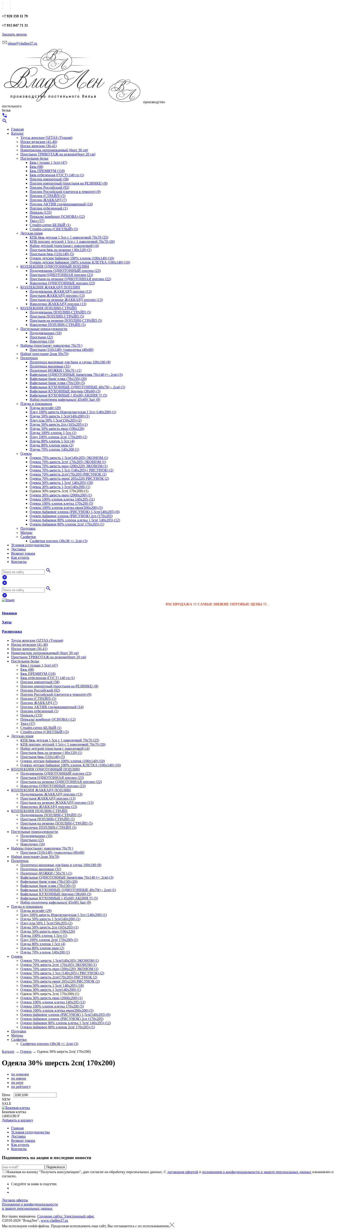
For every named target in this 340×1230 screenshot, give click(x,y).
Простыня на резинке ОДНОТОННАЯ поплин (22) (70, 279)
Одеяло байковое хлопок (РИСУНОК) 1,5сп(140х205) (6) (75, 512)
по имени (18, 1078)
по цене (17, 1082)
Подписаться (55, 1167)
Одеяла (26, 454)
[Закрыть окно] (172, 1226)
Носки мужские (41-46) (38, 142)
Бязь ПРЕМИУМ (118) (47, 171)
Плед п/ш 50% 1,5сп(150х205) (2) (56, 420)
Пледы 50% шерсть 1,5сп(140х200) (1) (60, 416)
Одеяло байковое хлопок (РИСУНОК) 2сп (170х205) (71, 516)
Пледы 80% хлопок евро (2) (51, 445)
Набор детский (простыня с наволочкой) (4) (64, 246)
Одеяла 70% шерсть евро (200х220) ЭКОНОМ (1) (69, 466)
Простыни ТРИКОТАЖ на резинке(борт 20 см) (57, 154)
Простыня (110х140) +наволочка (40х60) (61, 350)
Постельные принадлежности (43, 329)
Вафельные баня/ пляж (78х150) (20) (58, 379)
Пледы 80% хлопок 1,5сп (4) (52, 441)
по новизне (20, 1074)
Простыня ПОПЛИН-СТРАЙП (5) (57, 316)
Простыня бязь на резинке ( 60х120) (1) (60, 250)
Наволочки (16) (42, 341)
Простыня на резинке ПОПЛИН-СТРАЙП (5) (66, 320)
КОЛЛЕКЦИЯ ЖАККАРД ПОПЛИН (50, 287)
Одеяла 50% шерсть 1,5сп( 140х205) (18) (61, 483)
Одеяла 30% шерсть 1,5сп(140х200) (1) (60, 487)
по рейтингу (21, 1087)
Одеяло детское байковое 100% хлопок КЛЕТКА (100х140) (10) (80, 262)
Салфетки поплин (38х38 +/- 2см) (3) (58, 541)
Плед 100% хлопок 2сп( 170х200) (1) (58, 437)
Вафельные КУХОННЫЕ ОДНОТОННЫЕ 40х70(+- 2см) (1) (77, 387)
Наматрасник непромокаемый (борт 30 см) (54, 150)
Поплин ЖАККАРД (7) (48, 200)
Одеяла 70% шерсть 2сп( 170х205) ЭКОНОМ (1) (68, 462)
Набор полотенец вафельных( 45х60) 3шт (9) (65, 399)
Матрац (26, 533)
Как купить (20, 557)
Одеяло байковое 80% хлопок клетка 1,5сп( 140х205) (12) (75, 520)
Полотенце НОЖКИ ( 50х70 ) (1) (55, 370)
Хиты (7, 622)
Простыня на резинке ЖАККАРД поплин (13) (66, 300)
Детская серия (31, 233)
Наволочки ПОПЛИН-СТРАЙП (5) (58, 325)
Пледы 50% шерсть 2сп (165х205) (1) (59, 424)
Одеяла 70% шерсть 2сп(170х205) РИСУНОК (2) (68, 474)
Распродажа (12, 631)
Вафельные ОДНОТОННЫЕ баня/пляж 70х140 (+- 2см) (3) (76, 375)
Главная (17, 129)
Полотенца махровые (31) (50, 366)
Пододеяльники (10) (46, 333)
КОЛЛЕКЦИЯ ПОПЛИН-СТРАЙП (48, 308)
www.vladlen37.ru (54, 1220)
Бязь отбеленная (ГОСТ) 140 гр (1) (57, 175)
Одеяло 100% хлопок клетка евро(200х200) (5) (66, 508)
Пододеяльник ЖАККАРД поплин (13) (61, 291)
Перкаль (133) (41, 212)
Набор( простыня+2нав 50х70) (44, 354)
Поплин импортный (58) (49, 179)
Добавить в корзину (17, 1120)
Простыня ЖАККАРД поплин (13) (57, 296)
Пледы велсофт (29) (45, 408)
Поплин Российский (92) (49, 187)
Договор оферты (15, 1200)
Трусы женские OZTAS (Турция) (46, 138)
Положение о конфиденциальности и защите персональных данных (30, 1206)
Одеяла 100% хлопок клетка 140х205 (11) (62, 499)
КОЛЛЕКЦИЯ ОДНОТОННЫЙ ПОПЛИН (54, 266)
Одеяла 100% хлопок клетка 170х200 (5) (61, 503)
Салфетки (28, 537)
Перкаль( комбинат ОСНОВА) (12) (57, 217)
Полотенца (29, 358)
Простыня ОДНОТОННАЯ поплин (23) (61, 275)
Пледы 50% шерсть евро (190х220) (57, 429)
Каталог (17, 133)
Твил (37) (37, 221)
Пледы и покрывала (36, 404)
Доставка (18, 549)
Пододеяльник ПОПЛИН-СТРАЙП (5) (60, 312)
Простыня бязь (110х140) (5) (52, 254)
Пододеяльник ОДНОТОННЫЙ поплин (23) (65, 271)
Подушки (27, 528)
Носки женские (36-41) (38, 146)
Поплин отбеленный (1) (49, 208)
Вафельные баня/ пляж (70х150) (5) (57, 383)
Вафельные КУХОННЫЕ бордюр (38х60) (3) (65, 391)
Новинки (9, 613)
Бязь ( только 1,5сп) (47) (48, 162)
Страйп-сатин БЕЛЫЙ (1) (50, 225)
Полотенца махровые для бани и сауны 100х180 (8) (70, 362)
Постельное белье (34, 158)
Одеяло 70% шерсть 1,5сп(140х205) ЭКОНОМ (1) (69, 458)
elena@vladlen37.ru (22, 43)
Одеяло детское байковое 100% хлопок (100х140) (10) (72, 258)
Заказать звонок (14, 34)
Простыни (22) (41, 337)
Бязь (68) (36, 167)
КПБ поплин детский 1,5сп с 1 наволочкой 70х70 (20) (72, 241)
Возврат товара (23, 553)
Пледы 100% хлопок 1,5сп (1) (53, 433)
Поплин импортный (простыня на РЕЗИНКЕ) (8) (69, 183)
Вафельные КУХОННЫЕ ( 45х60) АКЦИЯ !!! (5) (68, 395)
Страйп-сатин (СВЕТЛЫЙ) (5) (54, 229)
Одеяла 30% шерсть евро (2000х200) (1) (61, 495)
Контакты (19, 562)
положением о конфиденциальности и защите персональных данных (256, 1172)
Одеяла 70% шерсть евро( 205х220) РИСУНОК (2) (69, 478)
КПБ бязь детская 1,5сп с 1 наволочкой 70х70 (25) (69, 237)
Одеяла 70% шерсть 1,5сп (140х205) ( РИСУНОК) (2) (71, 470)
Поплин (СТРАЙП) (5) (47, 196)
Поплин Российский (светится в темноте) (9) (65, 192)
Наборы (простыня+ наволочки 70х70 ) (51, 345)
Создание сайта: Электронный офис (65, 1216)
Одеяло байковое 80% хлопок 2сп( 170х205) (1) (67, 524)
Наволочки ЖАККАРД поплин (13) (58, 304)
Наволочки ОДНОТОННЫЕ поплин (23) (62, 283)
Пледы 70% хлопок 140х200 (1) (54, 449)
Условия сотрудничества (30, 545)
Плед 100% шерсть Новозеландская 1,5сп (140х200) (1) (73, 412)
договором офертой (182, 1172)
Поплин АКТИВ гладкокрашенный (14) (61, 204)
